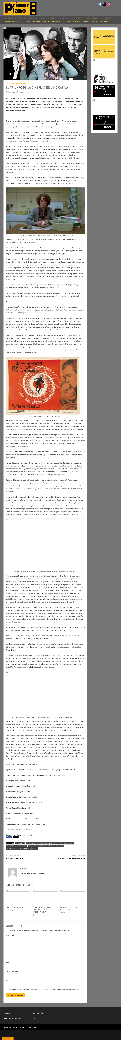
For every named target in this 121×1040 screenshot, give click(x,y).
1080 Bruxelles (20, 843)
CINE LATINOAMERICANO (13, 22)
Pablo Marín (15, 92)
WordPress (27, 1027)
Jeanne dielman (11, 846)
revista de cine (52, 846)
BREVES (94, 22)
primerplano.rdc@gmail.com (13, 1018)
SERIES (52, 18)
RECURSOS (103, 22)
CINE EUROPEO (106, 18)
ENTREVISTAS (33, 18)
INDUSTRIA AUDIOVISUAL (41, 22)
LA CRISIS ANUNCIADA (14, 907)
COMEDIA (86, 22)
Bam (34, 1027)
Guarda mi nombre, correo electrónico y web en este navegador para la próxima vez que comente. (44, 990)
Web (7, 980)
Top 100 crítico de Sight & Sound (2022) (18, 848)
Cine (55, 843)
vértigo (34, 848)
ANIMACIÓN (76, 22)
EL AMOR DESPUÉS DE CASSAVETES (69, 908)
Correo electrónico (14, 971)
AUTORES (27, 22)
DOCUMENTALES (63, 18)
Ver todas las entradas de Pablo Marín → (32, 874)
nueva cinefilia (22, 846)
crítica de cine (68, 843)
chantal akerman (46, 843)
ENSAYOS (44, 18)
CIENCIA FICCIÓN (57, 22)
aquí (31, 830)
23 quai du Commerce (32, 843)
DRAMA (68, 22)
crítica (60, 843)
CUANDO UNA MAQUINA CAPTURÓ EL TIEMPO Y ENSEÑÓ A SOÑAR (42, 909)
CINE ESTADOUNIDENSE (90, 18)
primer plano (42, 846)
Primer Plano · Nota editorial (15, 18)
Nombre (9, 962)
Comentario (10, 935)
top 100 (61, 846)
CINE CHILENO (75, 18)
